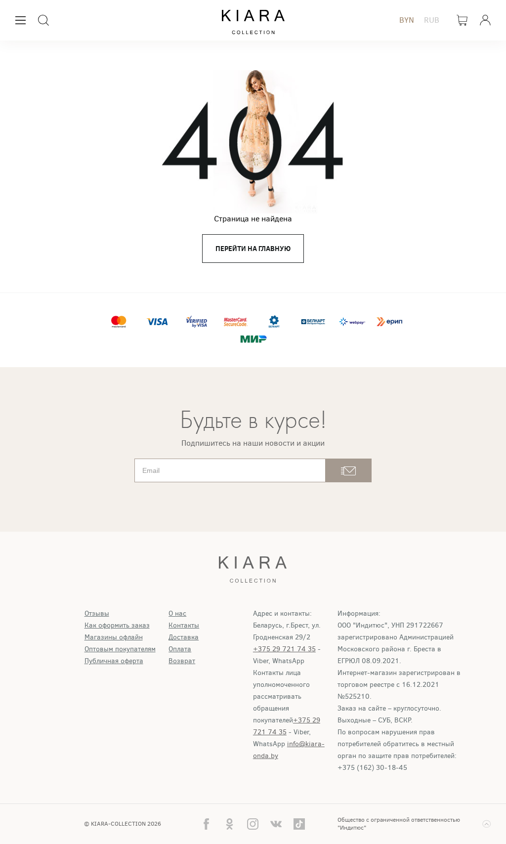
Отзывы (96, 613)
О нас (177, 613)
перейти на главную (253, 248)
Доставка (184, 637)
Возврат (182, 661)
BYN (406, 20)
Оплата (180, 649)
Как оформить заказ (117, 625)
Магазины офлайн (113, 637)
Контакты (184, 625)
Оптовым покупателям (120, 649)
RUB (431, 20)
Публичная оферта (113, 661)
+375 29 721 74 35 (284, 649)
